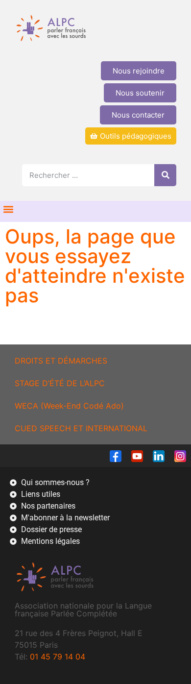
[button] (8, 209)
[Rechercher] (165, 175)
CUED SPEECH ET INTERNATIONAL (81, 428)
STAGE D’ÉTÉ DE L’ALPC (60, 383)
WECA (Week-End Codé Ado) (69, 406)
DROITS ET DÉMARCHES (61, 361)
